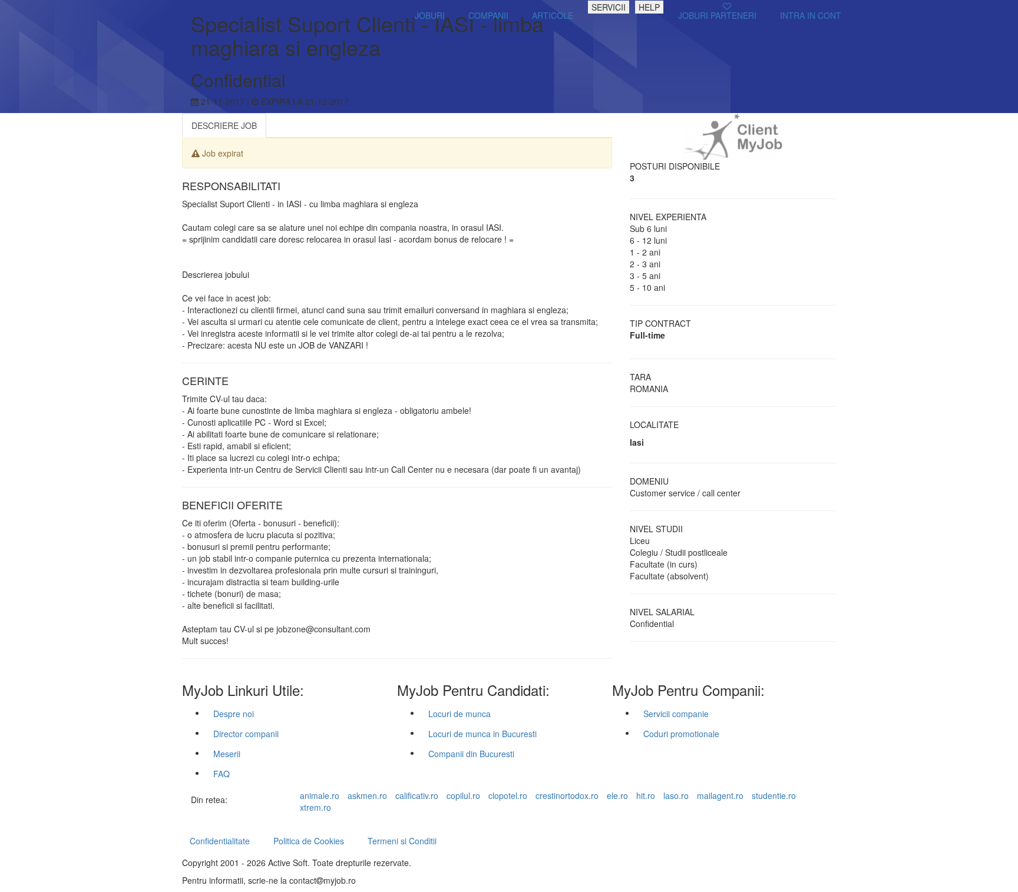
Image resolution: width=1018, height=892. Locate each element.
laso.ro (676, 795)
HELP (649, 7)
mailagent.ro (720, 795)
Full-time (647, 335)
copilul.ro (463, 795)
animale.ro (319, 795)
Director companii (246, 734)
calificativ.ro (416, 795)
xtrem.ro (315, 807)
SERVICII (608, 7)
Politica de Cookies (308, 841)
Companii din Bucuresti (471, 754)
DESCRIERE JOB (224, 125)
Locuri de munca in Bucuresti (482, 734)
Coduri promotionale (681, 734)
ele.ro (617, 795)
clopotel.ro (507, 795)
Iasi (637, 442)
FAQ (221, 774)
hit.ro (645, 795)
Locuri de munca (459, 713)
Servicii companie (676, 713)
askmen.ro (367, 795)
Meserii (226, 754)
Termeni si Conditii (402, 841)
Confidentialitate (220, 841)
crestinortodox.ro (567, 795)
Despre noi (233, 713)
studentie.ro (774, 795)
